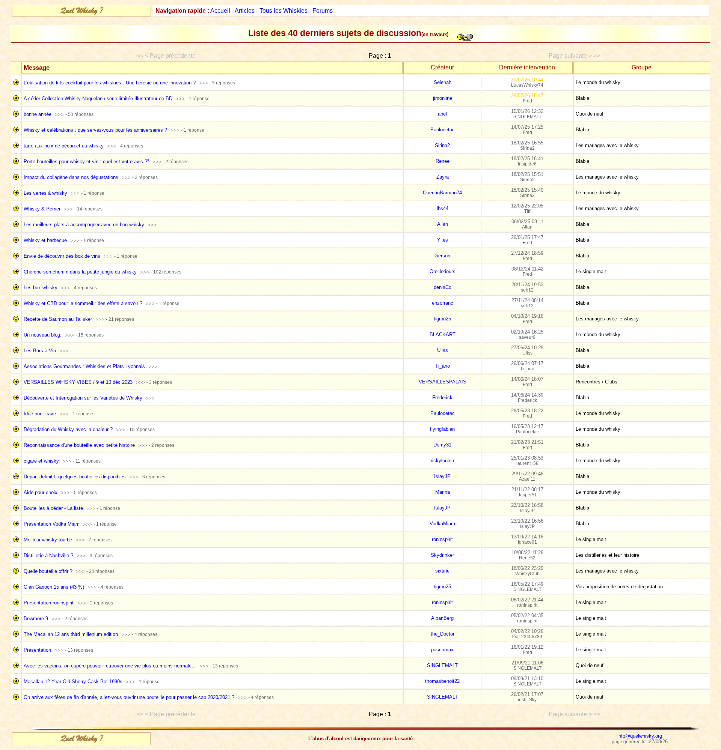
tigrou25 (442, 319)
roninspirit (442, 539)
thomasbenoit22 (442, 681)
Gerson (442, 256)
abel (442, 114)
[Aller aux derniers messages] (203, 83)
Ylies (442, 240)
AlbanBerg (442, 618)
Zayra (442, 177)
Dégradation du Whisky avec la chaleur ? (68, 429)
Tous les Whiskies (283, 11)
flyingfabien (442, 429)
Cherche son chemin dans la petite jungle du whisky (80, 272)
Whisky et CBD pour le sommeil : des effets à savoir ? (83, 303)
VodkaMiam (442, 523)
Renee (442, 161)
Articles (245, 11)
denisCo (442, 287)
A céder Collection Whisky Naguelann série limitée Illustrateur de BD (98, 98)
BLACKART (443, 334)
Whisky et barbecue (45, 240)
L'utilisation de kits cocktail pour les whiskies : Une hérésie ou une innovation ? (110, 83)
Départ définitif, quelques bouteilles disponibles (75, 476)
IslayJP (442, 476)
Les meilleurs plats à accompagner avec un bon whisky (84, 224)
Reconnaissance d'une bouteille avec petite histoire (79, 445)
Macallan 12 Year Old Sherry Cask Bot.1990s (73, 681)
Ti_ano (442, 366)
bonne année (37, 114)
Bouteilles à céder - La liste (53, 508)
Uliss (442, 350)
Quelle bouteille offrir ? (48, 571)
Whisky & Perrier (42, 209)
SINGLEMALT (442, 665)
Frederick (442, 397)
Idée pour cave (40, 413)
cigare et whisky (41, 461)
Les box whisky (40, 287)
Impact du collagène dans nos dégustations (71, 177)
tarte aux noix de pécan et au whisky (64, 146)
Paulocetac (442, 129)
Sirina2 (442, 145)
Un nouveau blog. (43, 335)
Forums (322, 11)
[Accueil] (81, 13)
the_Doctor (442, 634)
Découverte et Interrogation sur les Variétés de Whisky (83, 398)
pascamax (442, 649)
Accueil (220, 11)
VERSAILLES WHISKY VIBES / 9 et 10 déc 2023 (78, 382)
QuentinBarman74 (442, 192)
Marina (442, 492)
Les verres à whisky (45, 193)
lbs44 (442, 208)
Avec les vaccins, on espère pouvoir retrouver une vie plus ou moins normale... (110, 666)
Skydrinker (442, 555)
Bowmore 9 (36, 618)
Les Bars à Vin (40, 350)
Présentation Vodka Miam (52, 524)
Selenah (442, 82)
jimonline (442, 98)
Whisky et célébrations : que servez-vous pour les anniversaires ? (95, 130)
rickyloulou (442, 460)
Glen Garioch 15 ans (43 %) (54, 587)
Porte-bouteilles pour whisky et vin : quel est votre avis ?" (86, 161)
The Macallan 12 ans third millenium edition (71, 634)
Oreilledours (443, 271)
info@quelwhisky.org (639, 736)
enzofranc (442, 303)
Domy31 (442, 445)
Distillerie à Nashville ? (48, 555)
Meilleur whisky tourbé (48, 540)
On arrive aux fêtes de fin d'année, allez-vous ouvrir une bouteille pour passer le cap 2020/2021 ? (129, 697)
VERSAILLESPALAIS (442, 382)
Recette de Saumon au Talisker (58, 319)
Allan (442, 224)
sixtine (442, 571)
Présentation (37, 650)
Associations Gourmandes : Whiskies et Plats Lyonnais (84, 366)
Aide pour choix (40, 492)
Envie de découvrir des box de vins (62, 256)
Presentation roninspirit (49, 603)
